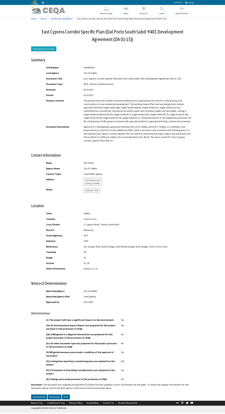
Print (66, 397)
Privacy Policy (75, 402)
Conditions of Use (56, 402)
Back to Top (37, 402)
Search (161, 13)
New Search (54, 397)
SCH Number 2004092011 (62, 18)
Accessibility (92, 402)
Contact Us (178, 2)
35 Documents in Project (44, 49)
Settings (190, 3)
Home (34, 18)
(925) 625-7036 (91, 190)
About (126, 13)
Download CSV (39, 397)
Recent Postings (106, 13)
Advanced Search (182, 13)
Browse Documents (127, 402)
